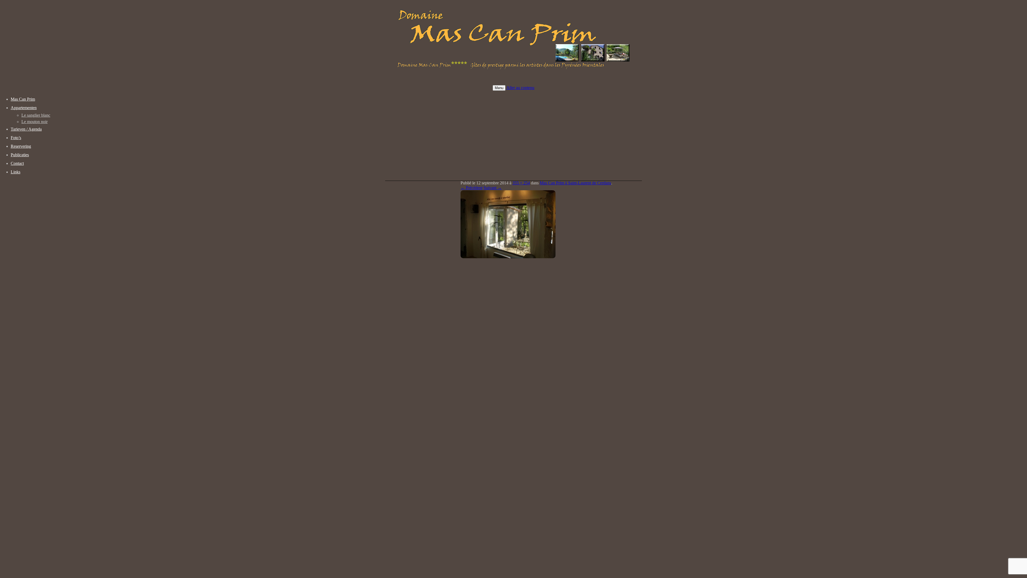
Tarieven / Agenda (26, 129)
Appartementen (24, 107)
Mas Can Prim (23, 99)
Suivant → (493, 187)
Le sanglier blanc (35, 115)
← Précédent (471, 187)
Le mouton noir (34, 121)
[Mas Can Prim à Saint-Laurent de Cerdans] (508, 256)
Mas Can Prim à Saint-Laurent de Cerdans (575, 183)
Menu (499, 88)
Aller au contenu (520, 87)
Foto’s (16, 137)
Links (15, 172)
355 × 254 (521, 183)
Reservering (21, 146)
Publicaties (20, 155)
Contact (17, 163)
